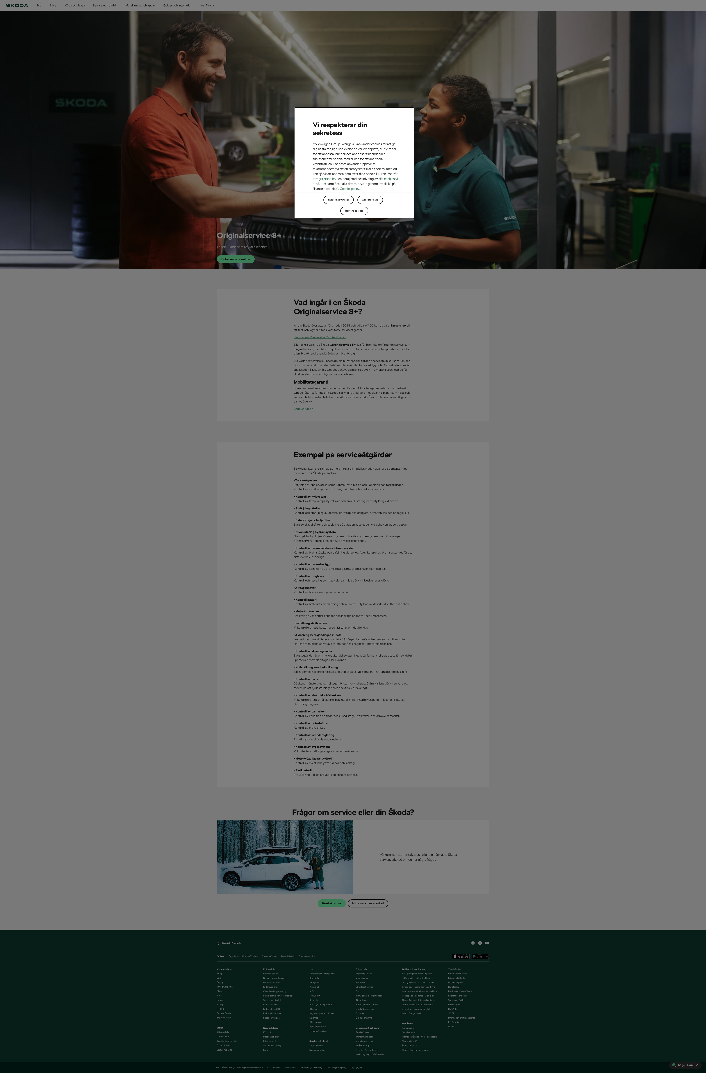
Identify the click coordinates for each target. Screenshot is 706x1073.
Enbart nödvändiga (338, 199)
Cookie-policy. (350, 189)
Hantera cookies (354, 211)
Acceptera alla (370, 199)
